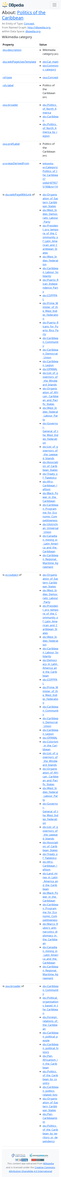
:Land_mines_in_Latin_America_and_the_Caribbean (50, 881)
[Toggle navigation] (54, 5)
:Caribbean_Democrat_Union (50, 353)
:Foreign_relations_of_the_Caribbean (50, 1023)
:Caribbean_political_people (50, 1036)
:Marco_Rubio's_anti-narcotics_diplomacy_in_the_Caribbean (50, 933)
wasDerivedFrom (16, 163)
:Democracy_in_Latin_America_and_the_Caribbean (50, 667)
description (12, 50)
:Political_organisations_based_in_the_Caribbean (50, 1005)
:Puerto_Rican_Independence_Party (50, 285)
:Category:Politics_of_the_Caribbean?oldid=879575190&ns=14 (50, 175)
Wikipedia (48, 1163)
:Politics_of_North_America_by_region (50, 130)
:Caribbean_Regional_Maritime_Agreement (50, 561)
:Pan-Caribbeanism (50, 1118)
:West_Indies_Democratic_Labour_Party (50, 216)
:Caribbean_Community (50, 342)
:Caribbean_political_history (50, 1048)
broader (10, 105)
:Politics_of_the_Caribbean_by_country (50, 1077)
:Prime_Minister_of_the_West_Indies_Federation (50, 310)
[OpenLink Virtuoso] (18, 1155)
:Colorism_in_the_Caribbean (50, 745)
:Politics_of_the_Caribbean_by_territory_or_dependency (50, 1133)
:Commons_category (50, 67)
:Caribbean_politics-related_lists (50, 1091)
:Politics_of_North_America (50, 108)
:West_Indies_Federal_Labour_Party (50, 413)
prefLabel (11, 144)
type (7, 77)
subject (11, 575)
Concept (29, 23)
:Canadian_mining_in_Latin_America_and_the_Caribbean (50, 543)
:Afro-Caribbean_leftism (50, 485)
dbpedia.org (33, 31)
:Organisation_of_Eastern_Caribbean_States (50, 200)
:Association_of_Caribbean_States (50, 466)
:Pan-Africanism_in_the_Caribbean (50, 1061)
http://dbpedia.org (38, 27)
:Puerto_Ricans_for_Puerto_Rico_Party (50, 328)
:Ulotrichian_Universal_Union (50, 528)
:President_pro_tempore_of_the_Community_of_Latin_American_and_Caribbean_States (50, 239)
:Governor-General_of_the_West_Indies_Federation (50, 433)
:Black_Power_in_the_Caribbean (50, 497)
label (8, 85)
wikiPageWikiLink (18, 194)
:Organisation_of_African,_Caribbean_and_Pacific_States (50, 396)
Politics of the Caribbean (24, 15)
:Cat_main (50, 62)
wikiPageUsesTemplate (19, 62)
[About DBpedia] (13, 4)
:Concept (50, 77)
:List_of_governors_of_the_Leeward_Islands (50, 452)
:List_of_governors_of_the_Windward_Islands (50, 378)
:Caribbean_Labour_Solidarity (50, 272)
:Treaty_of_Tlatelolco (50, 475)
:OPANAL (50, 369)
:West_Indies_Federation (50, 260)
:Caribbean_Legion (50, 363)
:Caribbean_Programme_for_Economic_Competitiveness (50, 512)
